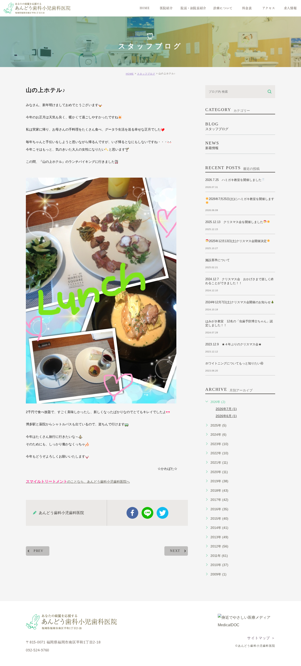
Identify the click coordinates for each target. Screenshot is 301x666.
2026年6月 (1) (226, 416)
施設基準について (217, 260)
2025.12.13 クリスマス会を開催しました (234, 222)
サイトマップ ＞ (261, 638)
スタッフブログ (146, 73)
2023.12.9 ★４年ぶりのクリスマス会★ (233, 344)
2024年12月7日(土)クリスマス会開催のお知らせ (238, 302)
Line (147, 513)
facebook (132, 513)
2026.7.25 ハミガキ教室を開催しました (233, 180)
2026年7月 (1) (226, 409)
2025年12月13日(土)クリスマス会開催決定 (238, 241)
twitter (162, 513)
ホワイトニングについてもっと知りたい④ (234, 363)
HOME (130, 73)
